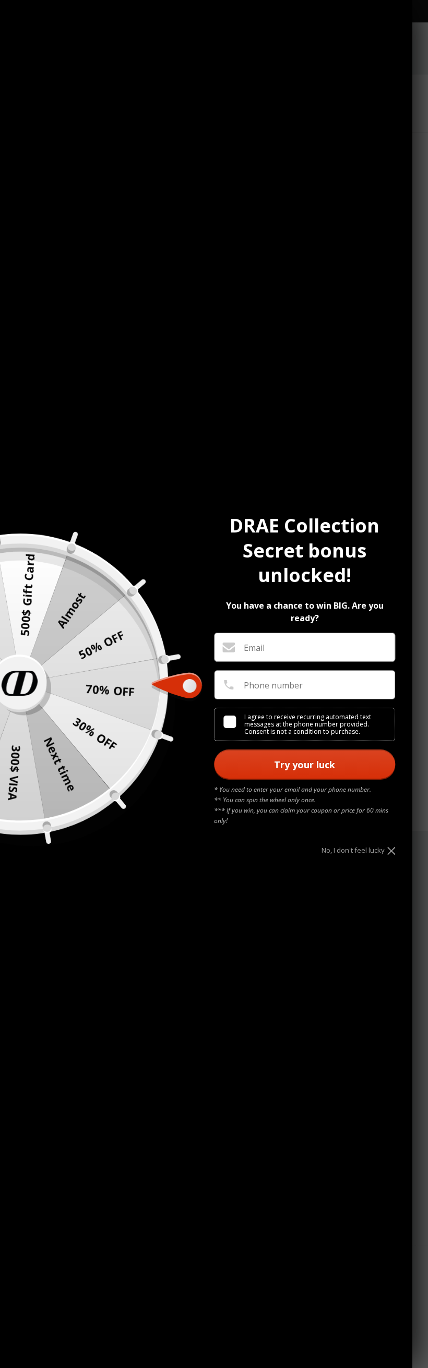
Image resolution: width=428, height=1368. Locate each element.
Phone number (273, 685)
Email (254, 648)
